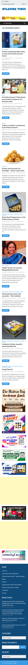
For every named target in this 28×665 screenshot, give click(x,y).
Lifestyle (4, 166)
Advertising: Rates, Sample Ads (10, 573)
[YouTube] (24, 4)
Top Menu (6, 1)
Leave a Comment (6, 59)
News (3, 95)
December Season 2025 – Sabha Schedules (13, 576)
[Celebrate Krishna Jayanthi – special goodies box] (14, 328)
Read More (5, 73)
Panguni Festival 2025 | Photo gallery (12, 584)
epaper (4, 579)
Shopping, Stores (19, 291)
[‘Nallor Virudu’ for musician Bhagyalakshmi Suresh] (14, 253)
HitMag (15, 663)
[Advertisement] (14, 491)
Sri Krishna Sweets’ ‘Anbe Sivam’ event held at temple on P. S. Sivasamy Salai (14, 99)
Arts (3, 265)
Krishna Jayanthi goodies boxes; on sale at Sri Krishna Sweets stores (13, 54)
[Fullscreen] (24, 518)
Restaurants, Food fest (13, 214)
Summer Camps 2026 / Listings (10, 587)
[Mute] (21, 518)
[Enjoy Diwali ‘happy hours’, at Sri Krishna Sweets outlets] (14, 203)
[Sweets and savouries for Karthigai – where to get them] (14, 157)
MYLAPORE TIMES (13, 661)
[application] (14, 513)
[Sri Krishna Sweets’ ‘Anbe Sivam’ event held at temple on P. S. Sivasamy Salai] (14, 87)
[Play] (4, 518)
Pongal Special (7, 369)
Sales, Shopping (18, 366)
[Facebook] (25, 4)
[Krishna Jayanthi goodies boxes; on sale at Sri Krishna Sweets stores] (14, 40)
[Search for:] (14, 647)
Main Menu (8, 23)
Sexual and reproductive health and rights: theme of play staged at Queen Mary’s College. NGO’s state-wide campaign (13, 611)
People (6, 265)
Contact (4, 593)
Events (4, 123)
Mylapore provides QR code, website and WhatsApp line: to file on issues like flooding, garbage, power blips (14, 603)
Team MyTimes (18, 58)
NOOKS (4, 582)
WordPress (9, 663)
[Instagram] (22, 4)
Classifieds (5, 590)
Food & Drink (5, 49)
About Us (4, 570)
